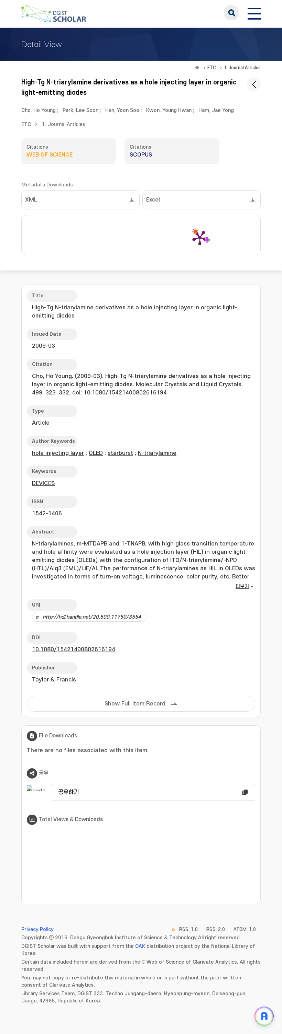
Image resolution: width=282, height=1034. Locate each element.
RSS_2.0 (215, 929)
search (231, 12)
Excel (153, 200)
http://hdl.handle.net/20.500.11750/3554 (92, 617)
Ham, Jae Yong (216, 110)
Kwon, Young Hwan (169, 110)
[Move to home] (197, 67)
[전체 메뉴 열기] (254, 12)
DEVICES (43, 483)
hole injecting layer (58, 453)
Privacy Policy (37, 929)
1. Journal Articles (242, 67)
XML (31, 200)
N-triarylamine (157, 453)
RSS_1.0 (188, 929)
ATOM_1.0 (245, 929)
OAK (140, 946)
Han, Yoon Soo (122, 110)
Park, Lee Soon (80, 110)
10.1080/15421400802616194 (73, 649)
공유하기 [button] (68, 792)
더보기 (242, 586)
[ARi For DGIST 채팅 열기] (264, 1016)
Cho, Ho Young (38, 110)
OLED (96, 453)
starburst (120, 453)
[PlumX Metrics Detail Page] (200, 237)
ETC (211, 67)
